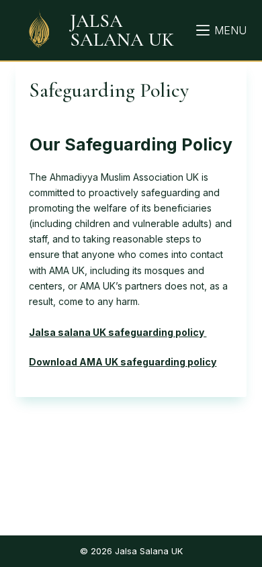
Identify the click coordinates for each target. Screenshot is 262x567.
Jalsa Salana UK (122, 30)
